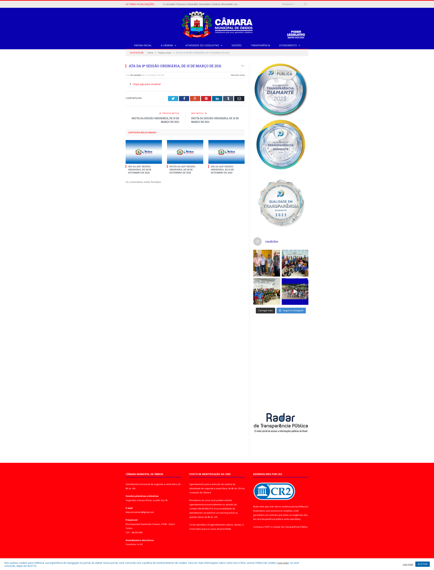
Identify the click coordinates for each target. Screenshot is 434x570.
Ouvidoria (131, 544)
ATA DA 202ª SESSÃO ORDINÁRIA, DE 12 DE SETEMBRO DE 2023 (222, 169)
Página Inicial (143, 45)
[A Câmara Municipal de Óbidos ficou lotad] (266, 291)
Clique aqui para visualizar (147, 84)
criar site (273, 506)
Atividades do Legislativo (202, 45)
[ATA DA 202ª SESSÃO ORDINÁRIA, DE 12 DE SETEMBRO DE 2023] (226, 152)
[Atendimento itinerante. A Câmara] (266, 263)
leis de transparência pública (268, 519)
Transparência (260, 45)
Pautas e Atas (238, 75)
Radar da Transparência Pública (290, 526)
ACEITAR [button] (422, 564)
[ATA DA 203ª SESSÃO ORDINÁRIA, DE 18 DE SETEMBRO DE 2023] (144, 152)
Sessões (237, 45)
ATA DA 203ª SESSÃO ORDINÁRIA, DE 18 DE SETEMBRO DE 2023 (139, 169)
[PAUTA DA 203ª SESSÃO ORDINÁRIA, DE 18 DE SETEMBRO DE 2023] (185, 152)
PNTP (267, 526)
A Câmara (167, 45)
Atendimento (288, 45)
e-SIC (140, 544)
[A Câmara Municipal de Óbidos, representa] (295, 291)
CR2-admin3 (135, 75)
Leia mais (283, 562)
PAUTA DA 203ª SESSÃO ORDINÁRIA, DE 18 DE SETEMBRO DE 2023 (182, 169)
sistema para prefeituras (295, 506)
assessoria (276, 510)
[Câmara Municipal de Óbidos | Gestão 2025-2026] (217, 24)
